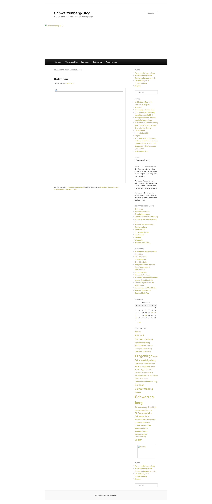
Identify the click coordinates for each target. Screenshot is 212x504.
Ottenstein (144, 379)
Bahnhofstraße (140, 345)
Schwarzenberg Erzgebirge (145, 407)
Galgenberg (150, 360)
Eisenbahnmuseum (142, 214)
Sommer (149, 410)
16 (155, 312)
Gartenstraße (139, 364)
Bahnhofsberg (144, 343)
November (139, 376)
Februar (155, 356)
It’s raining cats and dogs (144, 110)
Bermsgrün (138, 349)
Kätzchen (61, 79)
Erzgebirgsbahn (141, 262)
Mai (150, 369)
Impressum (85, 62)
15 (152, 312)
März (117, 187)
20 (146, 315)
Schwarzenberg (59, 189)
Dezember (138, 351)
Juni (136, 370)
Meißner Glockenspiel (142, 373)
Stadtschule (139, 235)
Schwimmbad (140, 229)
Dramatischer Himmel (143, 128)
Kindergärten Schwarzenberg (146, 219)
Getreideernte (140, 130)
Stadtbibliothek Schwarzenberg (145, 419)
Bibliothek (139, 209)
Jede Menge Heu (141, 151)
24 (136, 318)
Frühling (139, 360)
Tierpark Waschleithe (143, 290)
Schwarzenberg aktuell (143, 75)
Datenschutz (97, 62)
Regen (137, 135)
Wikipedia (138, 240)
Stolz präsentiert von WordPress (106, 495)
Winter (138, 439)
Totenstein (146, 422)
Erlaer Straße (147, 352)
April (137, 342)
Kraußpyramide (143, 370)
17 (136, 315)
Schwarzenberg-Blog (72, 12)
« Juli (139, 322)
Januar (152, 366)
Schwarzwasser (140, 410)
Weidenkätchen (71, 189)
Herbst (138, 366)
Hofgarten (146, 366)
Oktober (138, 378)
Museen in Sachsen (142, 275)
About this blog (111, 62)
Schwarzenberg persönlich (145, 78)
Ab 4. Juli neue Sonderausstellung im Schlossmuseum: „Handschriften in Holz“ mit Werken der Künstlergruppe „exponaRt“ (146, 143)
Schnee (138, 392)
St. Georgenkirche (142, 232)
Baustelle (150, 346)
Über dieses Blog (71, 62)
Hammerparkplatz (149, 364)
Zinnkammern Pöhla (142, 242)
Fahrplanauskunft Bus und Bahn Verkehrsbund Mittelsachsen (145, 267)
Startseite (58, 62)
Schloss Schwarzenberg (144, 224)
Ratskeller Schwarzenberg (146, 381)
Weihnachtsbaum (141, 428)
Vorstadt (148, 425)
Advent (138, 331)
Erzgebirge (103, 187)
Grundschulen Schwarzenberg (146, 216)
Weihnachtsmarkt (141, 431)
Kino (137, 222)
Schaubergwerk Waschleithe (145, 288)
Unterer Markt (140, 425)
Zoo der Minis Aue (142, 293)
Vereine (138, 237)
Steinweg (138, 422)
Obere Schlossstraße (150, 376)
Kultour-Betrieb (140, 272)
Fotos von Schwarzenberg (76, 187)
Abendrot (138, 107)
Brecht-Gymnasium (142, 211)
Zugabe (138, 86)
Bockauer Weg (147, 349)
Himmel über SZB (141, 133)
